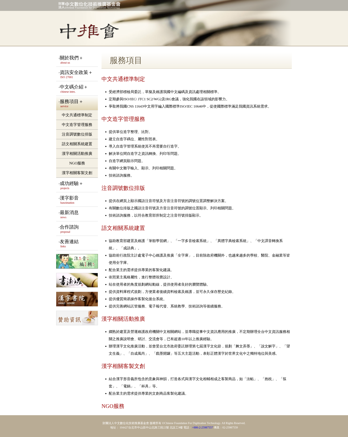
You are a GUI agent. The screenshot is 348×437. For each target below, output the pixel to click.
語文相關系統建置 (77, 144)
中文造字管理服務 (77, 124)
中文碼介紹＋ (74, 88)
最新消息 (69, 214)
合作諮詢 (69, 228)
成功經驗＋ (71, 185)
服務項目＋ (71, 103)
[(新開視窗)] (77, 261)
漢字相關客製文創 (77, 173)
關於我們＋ (71, 59)
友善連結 (69, 243)
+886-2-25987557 (202, 427)
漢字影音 (69, 199)
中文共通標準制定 (77, 115)
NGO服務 (77, 163)
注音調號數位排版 (77, 134)
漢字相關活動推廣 (77, 153)
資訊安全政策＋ (76, 74)
